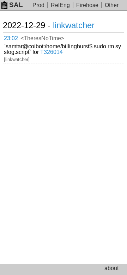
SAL (16, 4)
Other (112, 5)
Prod (38, 5)
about (111, 268)
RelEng (60, 5)
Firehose (87, 5)
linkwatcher (74, 25)
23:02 (11, 38)
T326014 (51, 52)
